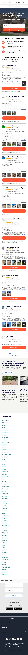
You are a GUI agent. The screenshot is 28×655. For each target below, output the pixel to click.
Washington (5, 452)
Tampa (3, 464)
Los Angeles (5, 432)
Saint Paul (4, 491)
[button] (4, 83)
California (10, 644)
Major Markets (7, 416)
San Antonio (5, 557)
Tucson (4, 425)
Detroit (4, 484)
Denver (4, 447)
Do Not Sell (15, 644)
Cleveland (4, 520)
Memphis (4, 540)
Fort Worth (5, 552)
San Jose (4, 444)
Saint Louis (5, 496)
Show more (24, 109)
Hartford (4, 449)
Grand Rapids (5, 486)
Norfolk (4, 562)
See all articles (8, 372)
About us (4, 632)
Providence (5, 538)
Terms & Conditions (22, 646)
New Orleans (5, 476)
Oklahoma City (6, 525)
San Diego (4, 440)
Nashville (4, 542)
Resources (4, 627)
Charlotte (4, 508)
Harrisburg (4, 530)
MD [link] (7, 6)
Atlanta (4, 467)
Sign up (14, 595)
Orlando (4, 462)
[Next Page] (25, 353)
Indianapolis (5, 471)
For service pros (6, 623)
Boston (4, 481)
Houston (4, 555)
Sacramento (5, 437)
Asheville (4, 506)
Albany (3, 501)
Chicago (4, 469)
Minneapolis (5, 489)
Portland (4, 528)
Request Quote (14, 88)
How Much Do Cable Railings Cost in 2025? (9, 391)
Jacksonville (5, 457)
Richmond (4, 564)
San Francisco (5, 442)
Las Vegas (4, 498)
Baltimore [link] (11, 6)
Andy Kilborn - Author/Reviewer (9, 386)
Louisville (4, 474)
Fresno (3, 427)
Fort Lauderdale (6, 454)
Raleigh (4, 513)
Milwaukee (5, 574)
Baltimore (4, 479)
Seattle (4, 569)
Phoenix (4, 422)
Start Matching (14, 30)
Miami (3, 459)
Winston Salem (6, 515)
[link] (14, 68)
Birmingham (5, 420)
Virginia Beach (6, 567)
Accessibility (20, 644)
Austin (3, 545)
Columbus (4, 523)
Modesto (4, 435)
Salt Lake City (5, 560)
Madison (4, 572)
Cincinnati (4, 518)
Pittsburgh (4, 535)
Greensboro (5, 511)
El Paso (4, 550)
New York (4, 503)
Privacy (6, 644)
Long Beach (5, 430)
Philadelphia (5, 533)
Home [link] (3, 6)
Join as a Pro (18, 2)
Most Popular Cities (6, 580)
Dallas (3, 547)
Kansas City (5, 493)
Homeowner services (8, 618)
